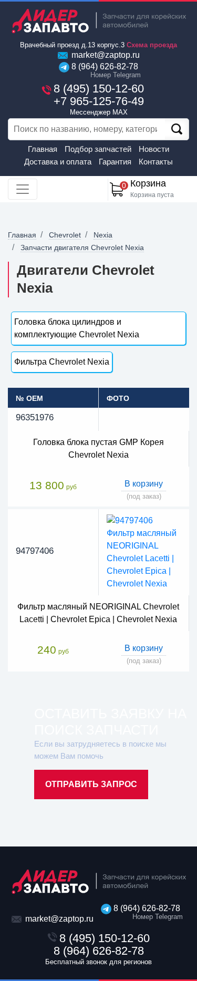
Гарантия (115, 161)
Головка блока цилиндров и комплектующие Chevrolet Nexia (76, 328)
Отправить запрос (91, 784)
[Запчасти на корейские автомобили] (98, 21)
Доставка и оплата (57, 161)
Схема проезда (152, 45)
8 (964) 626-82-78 (103, 70)
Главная (42, 148)
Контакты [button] (156, 161)
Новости (154, 148)
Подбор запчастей (98, 148)
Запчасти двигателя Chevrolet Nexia (82, 247)
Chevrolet (65, 235)
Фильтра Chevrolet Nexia (61, 361)
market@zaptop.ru (104, 54)
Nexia (103, 235)
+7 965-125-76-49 (99, 105)
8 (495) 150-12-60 (99, 88)
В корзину (144, 483)
